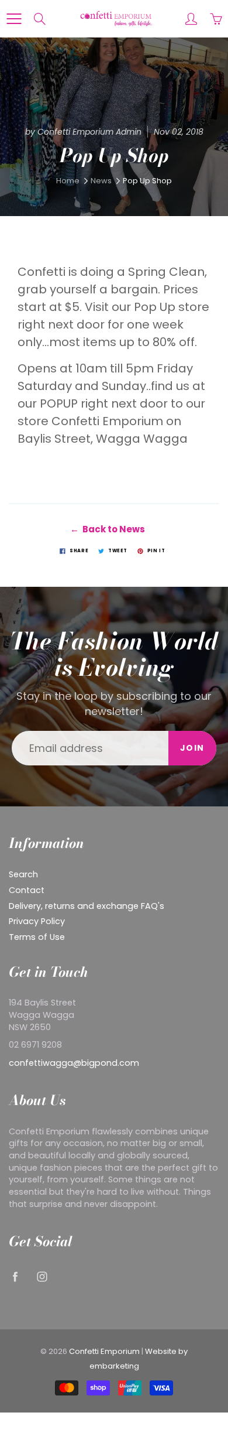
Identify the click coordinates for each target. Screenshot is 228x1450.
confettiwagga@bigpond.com (74, 1063)
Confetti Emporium (104, 1351)
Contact (26, 890)
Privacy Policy (37, 921)
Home (68, 180)
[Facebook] (15, 1276)
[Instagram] (42, 1276)
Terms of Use (37, 937)
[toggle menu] (14, 19)
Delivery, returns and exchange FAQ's (86, 906)
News (101, 180)
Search (23, 874)
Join (192, 748)
